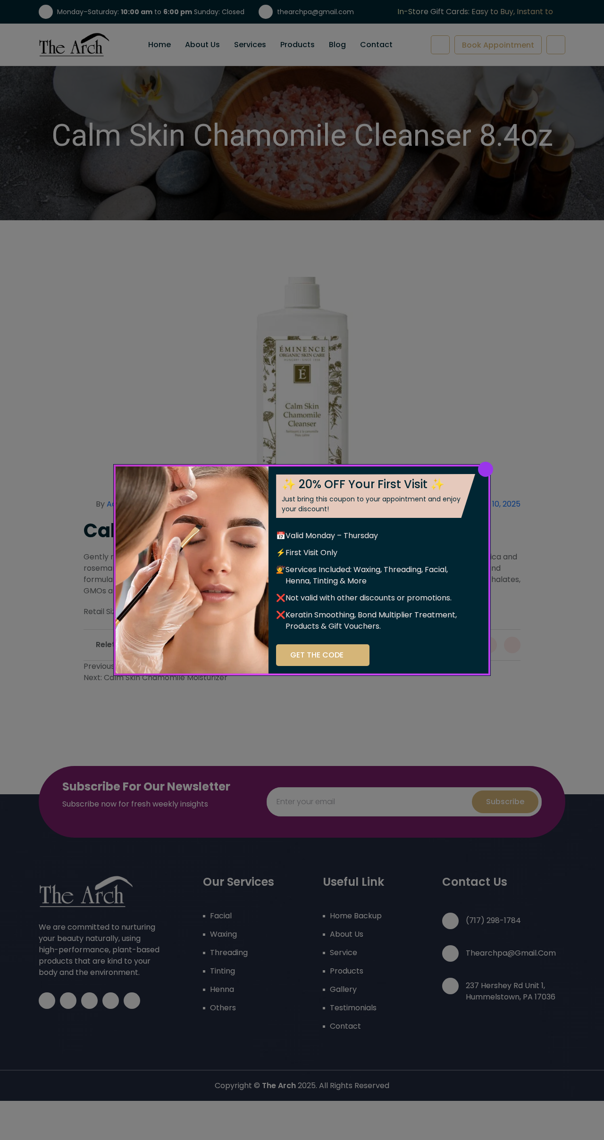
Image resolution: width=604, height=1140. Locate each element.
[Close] (485, 469)
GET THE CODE (317, 654)
